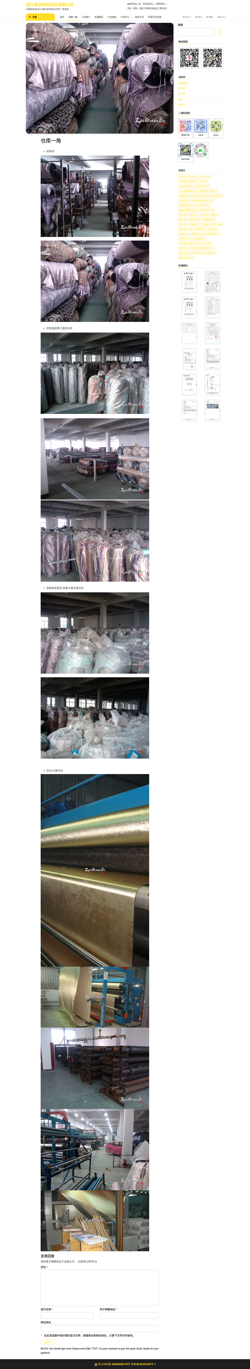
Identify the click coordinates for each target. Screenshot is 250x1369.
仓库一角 (73, 16)
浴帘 (182, 224)
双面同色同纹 (187, 205)
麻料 (212, 252)
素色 (213, 229)
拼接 (214, 214)
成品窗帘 (183, 83)
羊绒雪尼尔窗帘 (188, 243)
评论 (44, 1267)
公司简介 (86, 16)
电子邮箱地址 (108, 1309)
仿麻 (203, 181)
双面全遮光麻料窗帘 (202, 200)
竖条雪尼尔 (200, 229)
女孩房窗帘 (207, 209)
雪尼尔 (183, 248)
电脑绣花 (195, 224)
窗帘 (218, 224)
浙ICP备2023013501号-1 (143, 1364)
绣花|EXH (213, 233)
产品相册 (112, 16)
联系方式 (139, 16)
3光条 (183, 176)
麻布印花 (185, 252)
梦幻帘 (182, 105)
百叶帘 (182, 88)
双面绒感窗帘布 (188, 209)
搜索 (180, 25)
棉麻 (182, 219)
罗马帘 (182, 94)
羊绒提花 (185, 238)
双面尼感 (203, 205)
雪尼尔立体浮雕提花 (202, 248)
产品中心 (125, 16)
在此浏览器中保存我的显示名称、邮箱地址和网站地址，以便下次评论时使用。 (89, 1335)
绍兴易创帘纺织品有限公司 (49, 4)
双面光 (183, 200)
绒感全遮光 (198, 233)
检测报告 (99, 16)
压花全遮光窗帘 (213, 195)
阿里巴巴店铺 (154, 16)
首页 (62, 16)
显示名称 (47, 1309)
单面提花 (185, 195)
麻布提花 (199, 252)
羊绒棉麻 (199, 238)
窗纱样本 (185, 229)
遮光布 (205, 243)
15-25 (194, 176)
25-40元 (209, 16)
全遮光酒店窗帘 (188, 190)
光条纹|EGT (185, 186)
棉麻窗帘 (195, 219)
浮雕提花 (209, 219)
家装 (192, 214)
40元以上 (222, 16)
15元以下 (186, 16)
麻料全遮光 (186, 257)
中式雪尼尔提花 (188, 181)
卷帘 (180, 99)
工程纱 (203, 214)
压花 (197, 195)
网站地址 (46, 1322)
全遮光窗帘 (202, 186)
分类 (34, 16)
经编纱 (183, 233)
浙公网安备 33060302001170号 (114, 1364)
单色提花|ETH (208, 190)
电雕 (207, 224)
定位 (182, 214)
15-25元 (198, 16)
